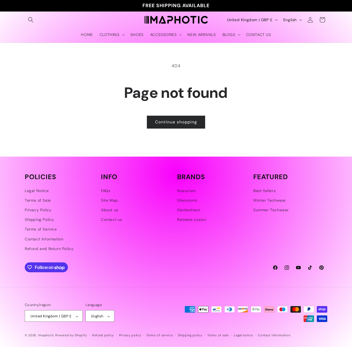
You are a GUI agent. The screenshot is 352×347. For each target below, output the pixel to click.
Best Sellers (264, 190)
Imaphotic (46, 335)
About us (109, 209)
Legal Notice (37, 190)
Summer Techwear (271, 209)
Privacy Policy (38, 209)
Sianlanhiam (188, 209)
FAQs (105, 190)
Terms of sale (218, 335)
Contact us (111, 219)
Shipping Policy (39, 219)
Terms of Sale (38, 200)
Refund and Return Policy (49, 248)
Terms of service (159, 335)
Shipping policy (190, 335)
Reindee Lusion (191, 219)
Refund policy (103, 335)
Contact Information (44, 239)
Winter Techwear (269, 200)
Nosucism (186, 190)
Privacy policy (130, 335)
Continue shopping (176, 122)
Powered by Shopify (71, 335)
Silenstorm (187, 200)
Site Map (109, 200)
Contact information (274, 335)
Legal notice (243, 335)
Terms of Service (41, 229)
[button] (31, 20)
